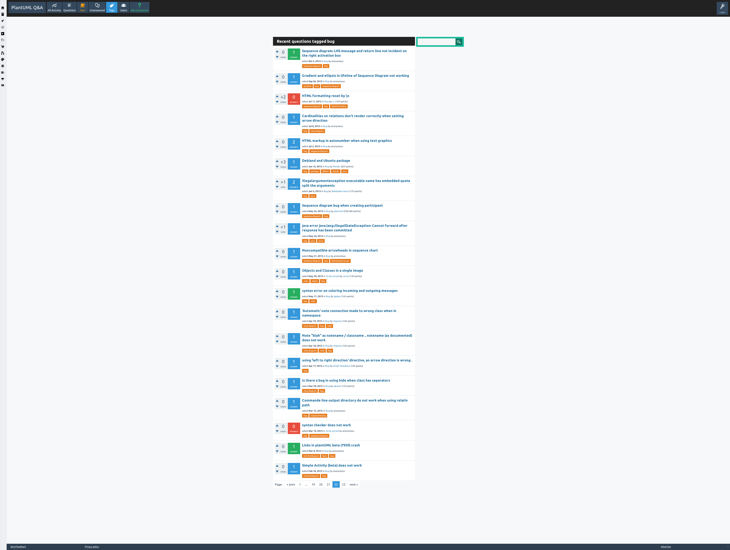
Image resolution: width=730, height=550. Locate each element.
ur (333, 101)
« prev (291, 484)
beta (324, 456)
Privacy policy (92, 546)
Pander (336, 166)
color (313, 301)
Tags (111, 10)
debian (325, 171)
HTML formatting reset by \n (325, 96)
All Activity (54, 10)
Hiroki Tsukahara (341, 366)
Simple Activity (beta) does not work (332, 465)
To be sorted (332, 276)
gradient (307, 86)
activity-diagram (311, 456)
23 (343, 484)
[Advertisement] (138, 74)
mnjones (337, 321)
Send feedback (18, 547)
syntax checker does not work (326, 425)
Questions (69, 10)
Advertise (666, 546)
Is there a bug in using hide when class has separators (346, 380)
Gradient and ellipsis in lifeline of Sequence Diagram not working (355, 75)
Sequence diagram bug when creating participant (342, 205)
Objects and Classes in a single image (332, 270)
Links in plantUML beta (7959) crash (331, 445)
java (345, 171)
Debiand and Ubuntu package (326, 160)
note (329, 326)
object (315, 281)
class (306, 281)
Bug (326, 61)
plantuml (338, 211)
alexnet (337, 386)
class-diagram (317, 131)
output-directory (318, 415)
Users (123, 10)
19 (313, 484)
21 (328, 484)
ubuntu (335, 171)
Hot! (82, 10)
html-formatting (339, 106)
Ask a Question (139, 10)
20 (321, 484)
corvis (346, 276)
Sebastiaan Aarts (340, 191)
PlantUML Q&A (27, 7)
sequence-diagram (312, 66)
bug (326, 66)
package (315, 171)
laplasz (337, 296)
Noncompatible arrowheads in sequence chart (340, 250)
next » (354, 484)
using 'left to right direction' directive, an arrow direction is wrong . (357, 360)
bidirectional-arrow (340, 261)
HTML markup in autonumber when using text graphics (347, 140)
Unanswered (97, 10)
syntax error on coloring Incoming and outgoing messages (350, 290)
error (321, 241)
